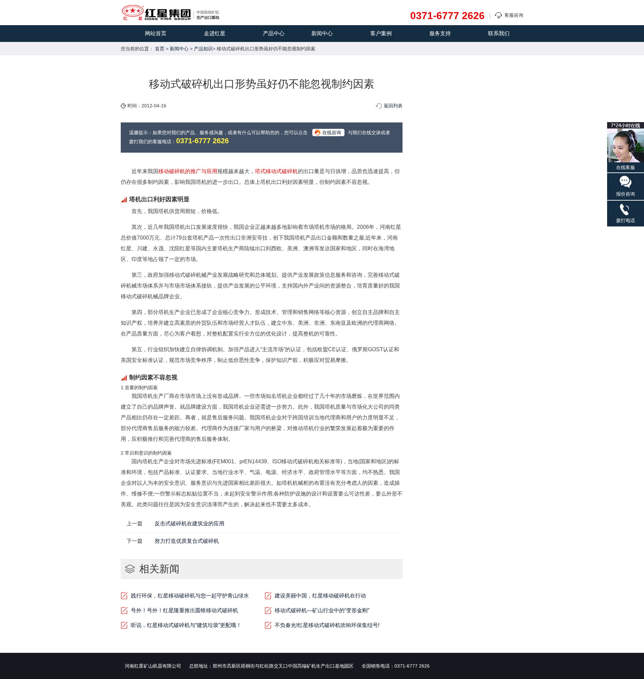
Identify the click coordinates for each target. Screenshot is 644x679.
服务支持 (440, 33)
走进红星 (214, 33)
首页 (159, 48)
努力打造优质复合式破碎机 (187, 541)
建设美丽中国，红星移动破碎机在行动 (320, 595)
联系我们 (498, 33)
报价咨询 (625, 194)
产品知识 (203, 48)
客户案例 (381, 33)
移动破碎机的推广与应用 (187, 171)
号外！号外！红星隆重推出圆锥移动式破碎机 (184, 610)
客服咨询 (513, 15)
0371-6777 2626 (447, 16)
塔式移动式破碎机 (276, 171)
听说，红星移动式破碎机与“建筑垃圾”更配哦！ (186, 625)
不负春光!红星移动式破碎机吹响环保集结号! (327, 625)
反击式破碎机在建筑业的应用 (189, 523)
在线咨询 (331, 132)
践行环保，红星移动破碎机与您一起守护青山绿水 (190, 595)
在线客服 (625, 167)
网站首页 (155, 33)
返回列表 (393, 105)
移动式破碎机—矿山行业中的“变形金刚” (322, 610)
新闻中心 (322, 33)
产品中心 (273, 33)
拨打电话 (625, 220)
